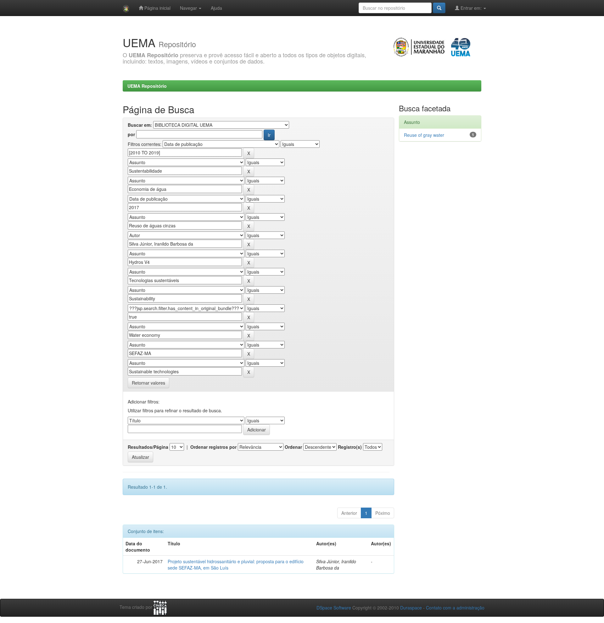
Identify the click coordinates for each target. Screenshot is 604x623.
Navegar (189, 8)
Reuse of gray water (424, 135)
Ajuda (216, 8)
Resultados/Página (148, 447)
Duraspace (411, 607)
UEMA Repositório (147, 86)
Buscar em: (140, 125)
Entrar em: (471, 8)
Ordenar (293, 447)
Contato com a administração (455, 607)
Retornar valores (148, 383)
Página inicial (157, 8)
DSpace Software (333, 607)
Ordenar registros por (213, 447)
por (131, 134)
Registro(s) (350, 447)
